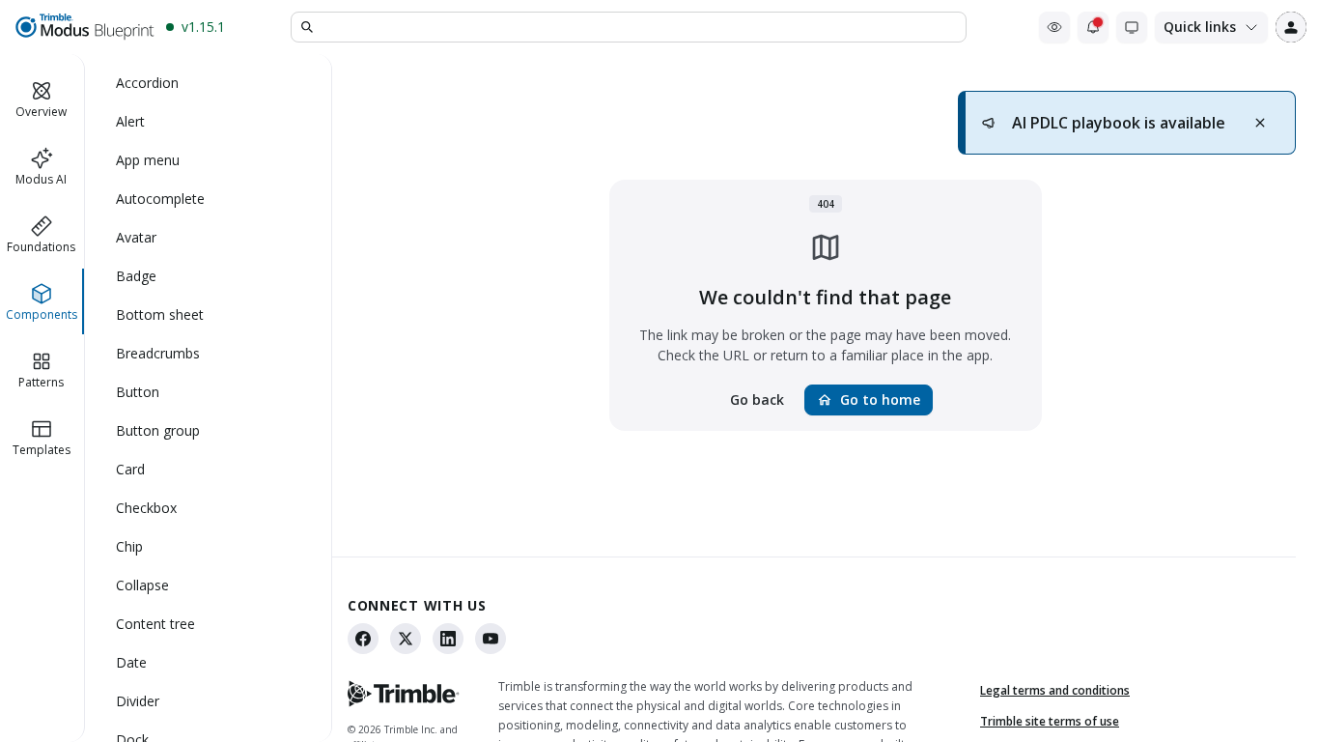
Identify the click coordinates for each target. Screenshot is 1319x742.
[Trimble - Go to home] (404, 693)
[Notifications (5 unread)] (1093, 27)
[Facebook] (363, 638)
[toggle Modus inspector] (1054, 27)
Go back (757, 399)
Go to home (868, 399)
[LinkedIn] (448, 638)
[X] (405, 638)
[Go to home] (83, 27)
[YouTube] (490, 638)
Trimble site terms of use (1049, 721)
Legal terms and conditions (1055, 690)
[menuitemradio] (208, 83)
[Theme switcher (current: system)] (1131, 27)
